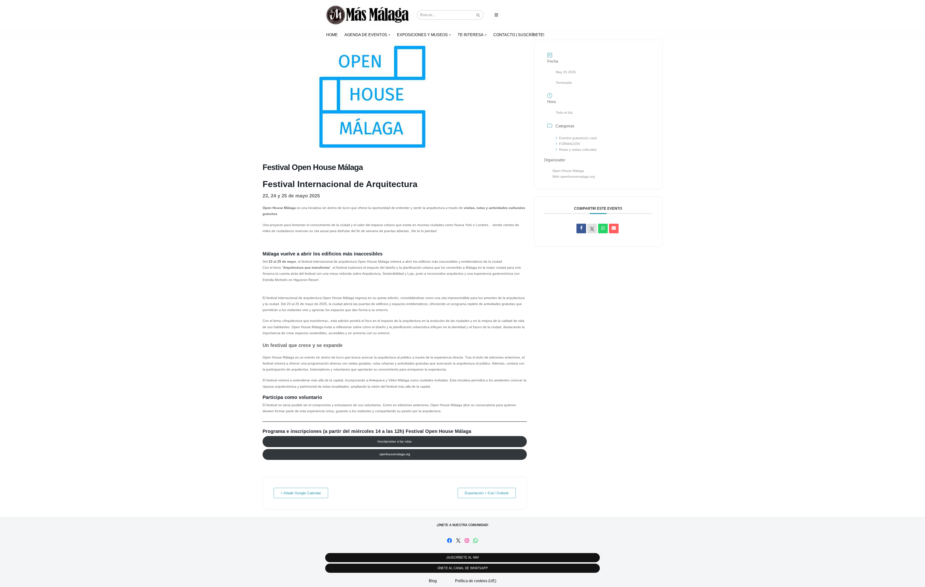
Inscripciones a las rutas (394, 441)
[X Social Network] (592, 228)
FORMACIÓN (569, 144)
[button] (389, 35)
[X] (458, 540)
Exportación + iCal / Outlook (487, 493)
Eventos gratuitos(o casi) (578, 138)
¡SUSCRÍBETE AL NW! (462, 557)
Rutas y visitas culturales (578, 149)
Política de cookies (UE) (475, 581)
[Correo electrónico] (614, 228)
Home (332, 35)
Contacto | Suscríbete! (518, 35)
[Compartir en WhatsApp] (603, 228)
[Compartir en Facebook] (581, 228)
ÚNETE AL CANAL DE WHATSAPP (462, 568)
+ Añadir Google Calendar (301, 493)
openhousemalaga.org (394, 454)
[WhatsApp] (475, 540)
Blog (433, 581)
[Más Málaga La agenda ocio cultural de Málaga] (367, 15)
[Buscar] (478, 15)
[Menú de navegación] (496, 15)
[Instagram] (467, 540)
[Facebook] (449, 540)
